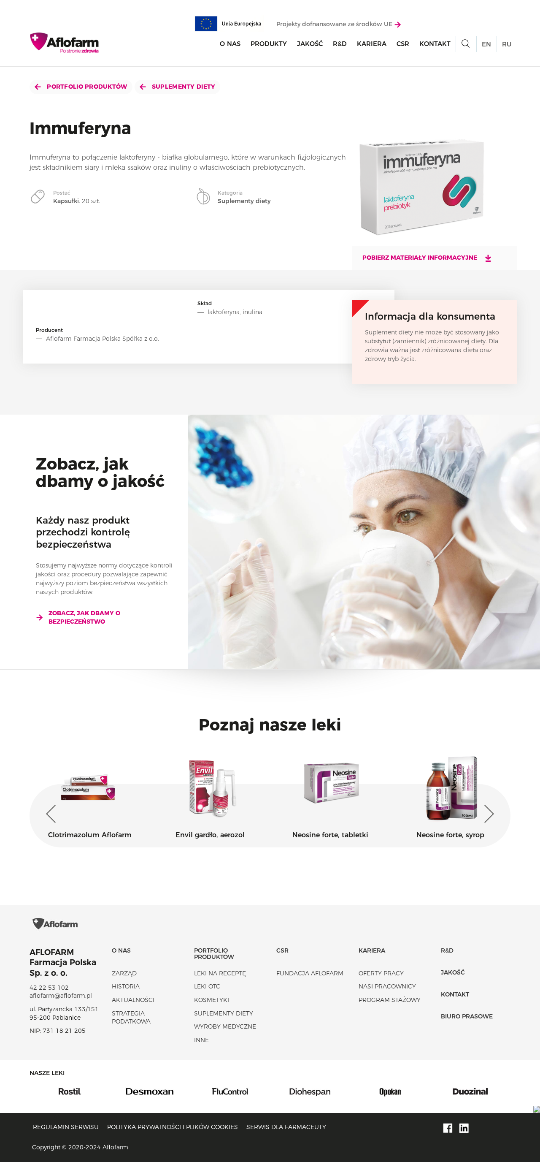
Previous (52, 814)
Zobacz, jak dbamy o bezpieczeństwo (84, 617)
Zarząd (124, 973)
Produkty (269, 44)
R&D (340, 44)
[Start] (65, 42)
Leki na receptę (220, 973)
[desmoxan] (78, 1091)
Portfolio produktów (86, 86)
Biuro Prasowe (467, 1016)
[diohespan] (238, 1091)
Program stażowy (390, 1000)
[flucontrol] (158, 1091)
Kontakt (435, 44)
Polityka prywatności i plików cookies (172, 1127)
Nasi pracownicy (387, 986)
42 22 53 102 (49, 987)
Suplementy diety (183, 86)
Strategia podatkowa (131, 1018)
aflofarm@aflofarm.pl (61, 995)
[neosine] (478, 1091)
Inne (201, 1040)
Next (487, 814)
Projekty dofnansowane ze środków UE (335, 24)
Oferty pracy (381, 973)
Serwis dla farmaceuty (286, 1127)
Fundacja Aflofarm (309, 973)
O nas (230, 44)
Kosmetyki (211, 1000)
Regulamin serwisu (66, 1127)
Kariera (371, 44)
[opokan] (318, 1091)
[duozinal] (398, 1091)
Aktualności (133, 1000)
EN (486, 44)
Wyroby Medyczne (225, 1026)
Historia (126, 986)
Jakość (310, 44)
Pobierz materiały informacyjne (420, 257)
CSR (403, 44)
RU (506, 44)
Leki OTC (207, 986)
